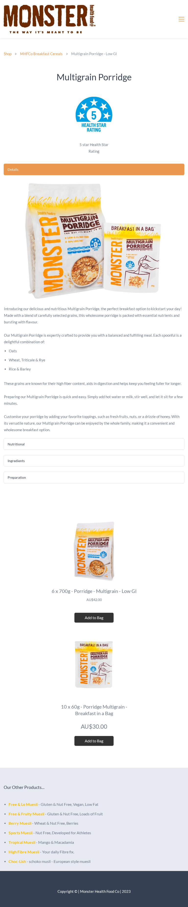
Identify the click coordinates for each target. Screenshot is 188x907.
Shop (8, 53)
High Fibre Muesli (24, 851)
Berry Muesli (20, 823)
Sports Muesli (21, 832)
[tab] (94, 169)
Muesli (32, 804)
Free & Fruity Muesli (26, 813)
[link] (94, 94)
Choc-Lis (16, 861)
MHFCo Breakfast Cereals (41, 53)
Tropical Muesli (22, 842)
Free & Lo (17, 804)
